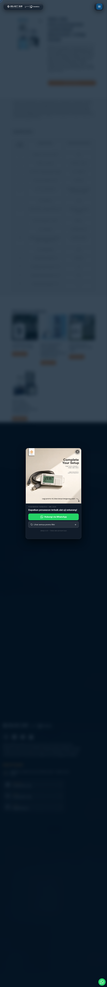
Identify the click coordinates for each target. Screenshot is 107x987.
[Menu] (99, 6)
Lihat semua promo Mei (44, 524)
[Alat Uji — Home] (23, 6)
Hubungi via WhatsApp (55, 517)
